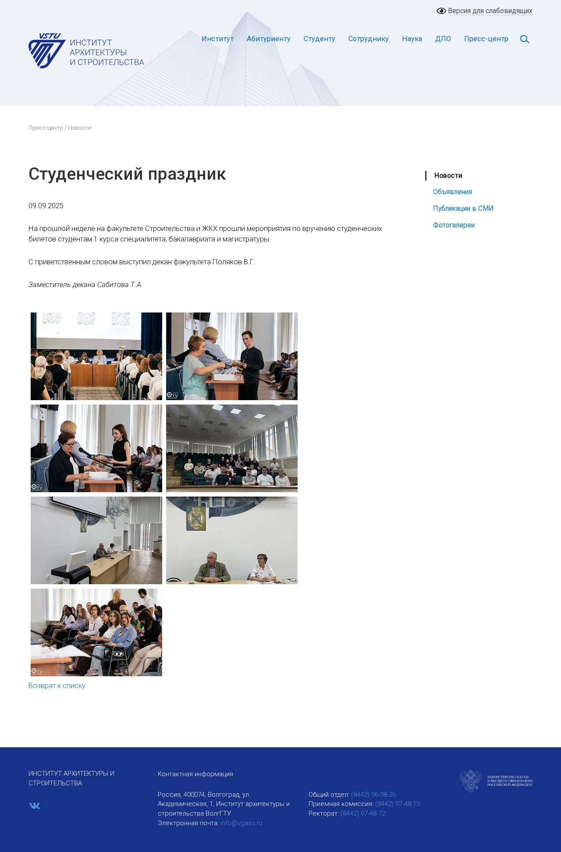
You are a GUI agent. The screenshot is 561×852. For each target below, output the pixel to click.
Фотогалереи (454, 225)
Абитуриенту (269, 39)
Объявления (452, 192)
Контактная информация (195, 774)
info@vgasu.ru (241, 823)
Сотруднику (368, 39)
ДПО (443, 39)
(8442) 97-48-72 (363, 813)
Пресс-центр (486, 39)
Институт (218, 39)
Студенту (319, 39)
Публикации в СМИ (463, 208)
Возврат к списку (56, 686)
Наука (412, 39)
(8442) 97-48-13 (397, 804)
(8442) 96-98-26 (373, 795)
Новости (448, 175)
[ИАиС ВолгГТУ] (86, 50)
